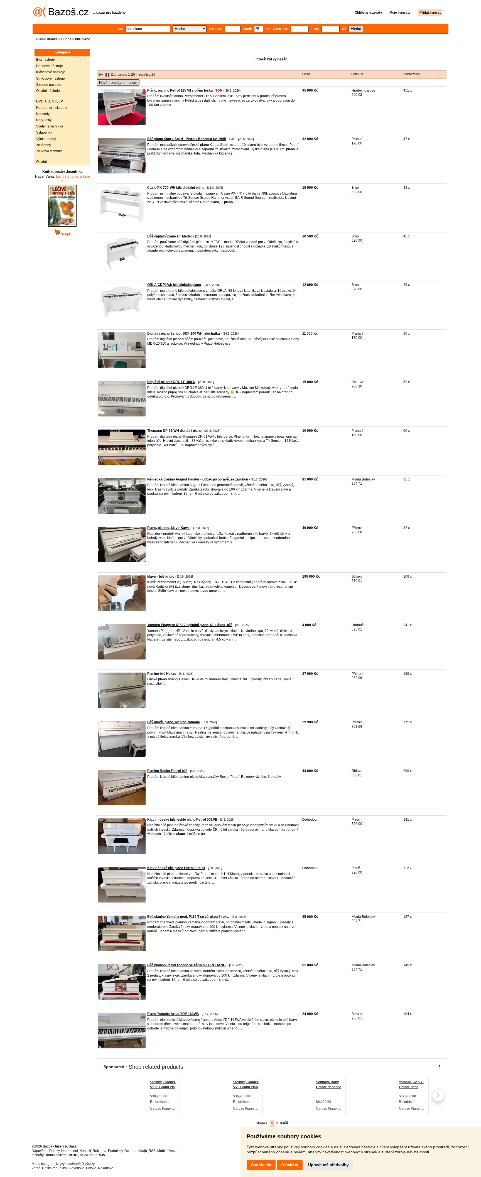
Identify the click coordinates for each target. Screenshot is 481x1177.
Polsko (91, 1168)
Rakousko (105, 1168)
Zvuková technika (49, 151)
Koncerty (43, 114)
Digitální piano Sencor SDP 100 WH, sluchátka (183, 333)
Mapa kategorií (43, 1164)
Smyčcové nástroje (50, 78)
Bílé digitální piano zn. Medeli (169, 236)
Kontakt (85, 1151)
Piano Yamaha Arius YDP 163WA (173, 1014)
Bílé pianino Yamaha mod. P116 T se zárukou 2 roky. (188, 917)
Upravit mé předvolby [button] (328, 1165)
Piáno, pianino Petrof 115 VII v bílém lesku (180, 90)
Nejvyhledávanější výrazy (75, 1164)
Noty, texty (43, 120)
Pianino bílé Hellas (161, 674)
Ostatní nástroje (48, 91)
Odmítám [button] (289, 1165)
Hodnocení (69, 1151)
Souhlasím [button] (261, 1165)
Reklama (99, 1151)
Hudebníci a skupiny (51, 108)
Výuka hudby (46, 139)
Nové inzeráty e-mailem (118, 82)
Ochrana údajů (135, 1151)
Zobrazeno (411, 74)
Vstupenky (44, 132)
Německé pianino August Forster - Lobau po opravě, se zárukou (197, 479)
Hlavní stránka (47, 39)
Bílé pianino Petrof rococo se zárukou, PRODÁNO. (186, 965)
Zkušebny (43, 145)
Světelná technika (49, 126)
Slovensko (76, 1168)
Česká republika (54, 1168)
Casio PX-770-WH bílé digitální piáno (175, 188)
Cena (306, 74)
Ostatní (41, 162)
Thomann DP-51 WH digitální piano (174, 431)
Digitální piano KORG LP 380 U (171, 382)
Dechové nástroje (49, 66)
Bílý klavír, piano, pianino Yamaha (173, 722)
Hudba (66, 39)
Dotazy (54, 1151)
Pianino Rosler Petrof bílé (167, 771)
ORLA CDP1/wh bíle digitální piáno (174, 285)
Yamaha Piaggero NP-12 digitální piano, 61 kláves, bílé (189, 625)
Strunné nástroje (48, 85)
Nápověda (40, 1151)
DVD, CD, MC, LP (49, 101)
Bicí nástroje (45, 60)
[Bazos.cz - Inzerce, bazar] (61, 16)
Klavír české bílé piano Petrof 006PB (176, 868)
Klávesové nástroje (50, 72)
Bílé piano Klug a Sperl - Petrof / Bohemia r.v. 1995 (186, 139)
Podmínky (115, 1151)
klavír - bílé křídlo (160, 576)
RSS (152, 1151)
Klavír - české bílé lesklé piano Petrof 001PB (182, 820)
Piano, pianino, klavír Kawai (168, 528)
